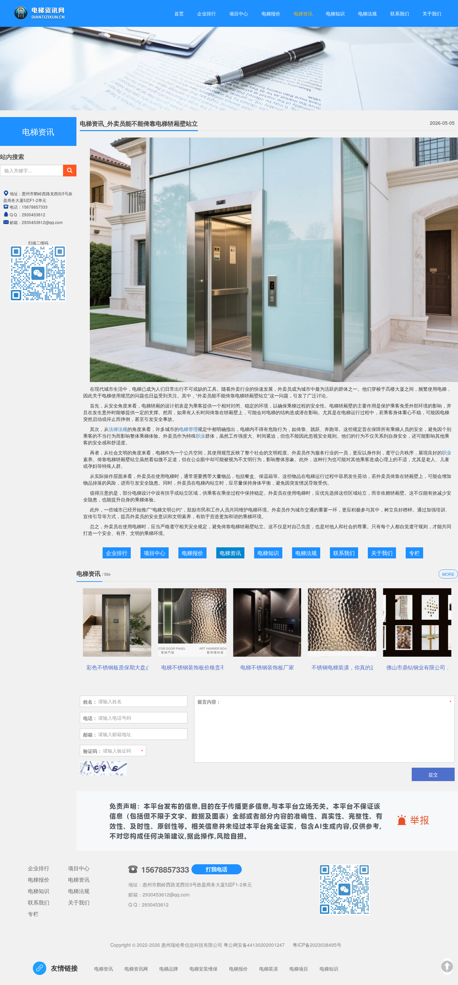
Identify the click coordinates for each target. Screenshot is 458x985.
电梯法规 (367, 13)
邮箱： (90, 734)
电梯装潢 (268, 968)
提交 (433, 774)
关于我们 (431, 13)
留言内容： (209, 701)
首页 (179, 13)
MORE (448, 574)
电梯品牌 (168, 968)
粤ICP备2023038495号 (317, 944)
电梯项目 (298, 968)
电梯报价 (271, 13)
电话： (90, 718)
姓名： (90, 701)
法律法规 (118, 429)
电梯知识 (335, 13)
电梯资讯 (303, 13)
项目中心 (238, 13)
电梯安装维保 (203, 968)
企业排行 (206, 13)
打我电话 (216, 869)
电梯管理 (188, 429)
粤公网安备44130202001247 (254, 944)
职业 (200, 435)
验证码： (92, 751)
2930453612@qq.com (166, 894)
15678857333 (35, 207)
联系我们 (399, 13)
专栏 (414, 553)
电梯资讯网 (136, 968)
